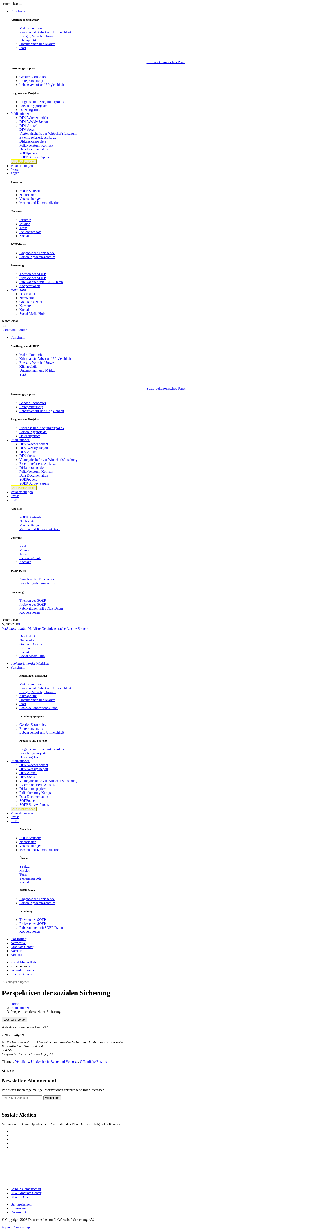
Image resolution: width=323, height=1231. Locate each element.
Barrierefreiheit (21, 1204)
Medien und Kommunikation (39, 203)
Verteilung (22, 1061)
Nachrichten (27, 195)
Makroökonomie (30, 28)
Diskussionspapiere (32, 141)
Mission (24, 224)
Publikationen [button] (20, 114)
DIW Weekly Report (33, 121)
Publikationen (20, 1008)
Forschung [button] (18, 11)
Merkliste (30, 663)
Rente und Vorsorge (64, 1061)
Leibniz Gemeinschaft (26, 1189)
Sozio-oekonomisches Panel (166, 62)
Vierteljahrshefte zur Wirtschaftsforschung (48, 133)
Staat (22, 48)
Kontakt (25, 236)
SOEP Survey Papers (34, 157)
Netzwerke (26, 298)
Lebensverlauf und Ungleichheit (41, 85)
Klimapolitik (28, 40)
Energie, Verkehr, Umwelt (37, 36)
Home (15, 1004)
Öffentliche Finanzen (94, 1061)
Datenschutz (19, 1212)
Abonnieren (52, 1097)
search (6, 3)
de (19, 624)
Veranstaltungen (22, 166)
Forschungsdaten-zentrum (37, 257)
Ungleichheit (40, 1061)
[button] (10, 3)
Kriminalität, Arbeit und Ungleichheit (45, 32)
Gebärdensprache (23, 970)
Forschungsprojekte (33, 106)
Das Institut (27, 294)
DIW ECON (19, 1197)
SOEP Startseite (30, 191)
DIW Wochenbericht (33, 117)
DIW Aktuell (28, 125)
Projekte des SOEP (32, 278)
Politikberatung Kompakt (36, 145)
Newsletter (9, 1105)
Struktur (25, 220)
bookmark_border (14, 330)
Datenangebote (29, 110)
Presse (15, 170)
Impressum (18, 1208)
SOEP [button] (15, 174)
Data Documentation (33, 149)
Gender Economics (32, 77)
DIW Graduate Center (26, 1193)
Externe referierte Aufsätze (37, 137)
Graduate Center (30, 302)
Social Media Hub (32, 313)
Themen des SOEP (32, 274)
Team (23, 228)
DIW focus (27, 129)
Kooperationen (29, 286)
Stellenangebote (30, 232)
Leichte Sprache (22, 974)
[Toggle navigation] (20, 4)
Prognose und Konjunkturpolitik (41, 102)
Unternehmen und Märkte (37, 44)
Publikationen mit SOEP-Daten (41, 282)
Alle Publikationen (23, 161)
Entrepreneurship (31, 81)
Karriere (25, 306)
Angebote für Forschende (37, 253)
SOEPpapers (28, 153)
